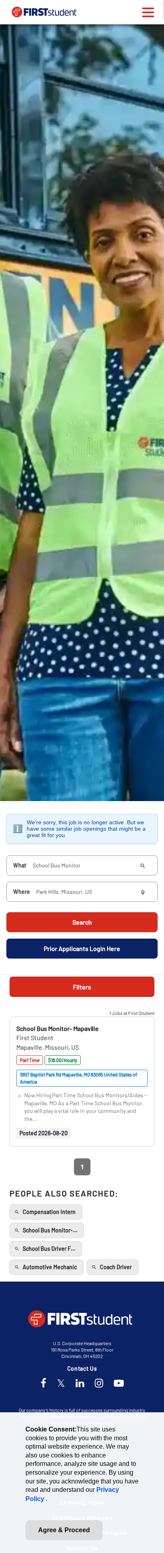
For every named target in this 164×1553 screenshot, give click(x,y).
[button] (57, 1028)
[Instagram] (99, 1383)
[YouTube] (119, 1383)
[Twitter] (61, 1383)
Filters (82, 987)
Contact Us (82, 1368)
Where (21, 891)
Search (82, 922)
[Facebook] (43, 1383)
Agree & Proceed (64, 1530)
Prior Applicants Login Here (82, 948)
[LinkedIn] (80, 1383)
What (19, 865)
